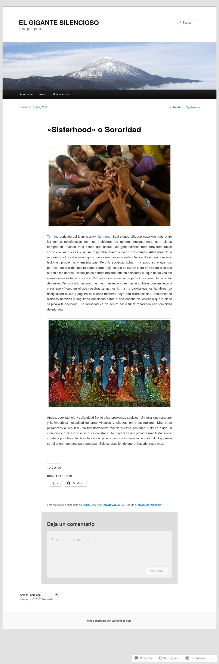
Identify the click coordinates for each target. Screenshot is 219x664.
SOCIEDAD (89, 505)
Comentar (157, 570)
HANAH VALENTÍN (112, 505)
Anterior (175, 107)
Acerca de (26, 94)
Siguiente (193, 107)
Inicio (42, 94)
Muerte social (61, 94)
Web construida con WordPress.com (109, 621)
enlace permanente (149, 505)
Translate (47, 599)
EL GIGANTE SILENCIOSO (59, 22)
